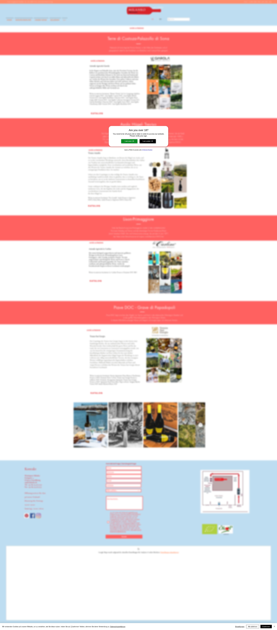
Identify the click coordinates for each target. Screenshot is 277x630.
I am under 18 (148, 141)
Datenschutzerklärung (117, 626)
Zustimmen (266, 626)
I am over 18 (129, 141)
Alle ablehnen (252, 626)
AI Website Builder (147, 150)
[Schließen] (274, 626)
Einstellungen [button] (239, 626)
